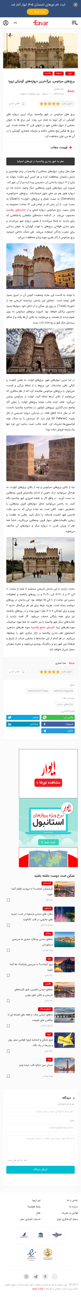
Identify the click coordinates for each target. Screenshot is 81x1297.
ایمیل (72, 1120)
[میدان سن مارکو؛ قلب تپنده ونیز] (64, 1065)
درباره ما (73, 1207)
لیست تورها (39, 12)
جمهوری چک (45, 1009)
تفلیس (48, 984)
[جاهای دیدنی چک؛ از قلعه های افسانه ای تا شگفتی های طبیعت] (64, 1015)
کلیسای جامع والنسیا (43, 627)
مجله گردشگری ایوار (67, 1219)
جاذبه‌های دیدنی (65, 704)
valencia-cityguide (63, 691)
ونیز (49, 1059)
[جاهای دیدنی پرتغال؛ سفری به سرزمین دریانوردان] (64, 939)
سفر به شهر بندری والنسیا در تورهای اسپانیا (40, 161)
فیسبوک (69, 724)
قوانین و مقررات (69, 1213)
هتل (38, 1213)
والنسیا (48, 73)
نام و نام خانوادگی (66, 1104)
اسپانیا (59, 73)
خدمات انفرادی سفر (30, 1219)
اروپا (70, 73)
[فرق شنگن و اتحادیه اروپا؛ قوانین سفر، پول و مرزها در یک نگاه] (64, 1040)
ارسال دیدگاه (40, 1169)
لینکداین (34, 724)
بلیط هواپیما (34, 1207)
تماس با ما (72, 1200)
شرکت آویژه (37, 1289)
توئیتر (35, 717)
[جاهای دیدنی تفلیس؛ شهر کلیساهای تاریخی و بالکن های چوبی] (64, 989)
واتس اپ (68, 717)
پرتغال (48, 933)
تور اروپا (36, 1200)
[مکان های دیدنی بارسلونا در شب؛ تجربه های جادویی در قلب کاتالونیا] (64, 914)
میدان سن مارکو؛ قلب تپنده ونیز (36, 1065)
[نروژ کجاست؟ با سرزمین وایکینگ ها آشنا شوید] (64, 964)
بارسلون (47, 908)
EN (15, 23)
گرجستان (47, 883)
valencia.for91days (38, 691)
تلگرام (70, 731)
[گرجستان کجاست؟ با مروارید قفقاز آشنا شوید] (64, 889)
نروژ (49, 959)
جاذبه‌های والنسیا (16, 210)
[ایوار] (40, 22)
